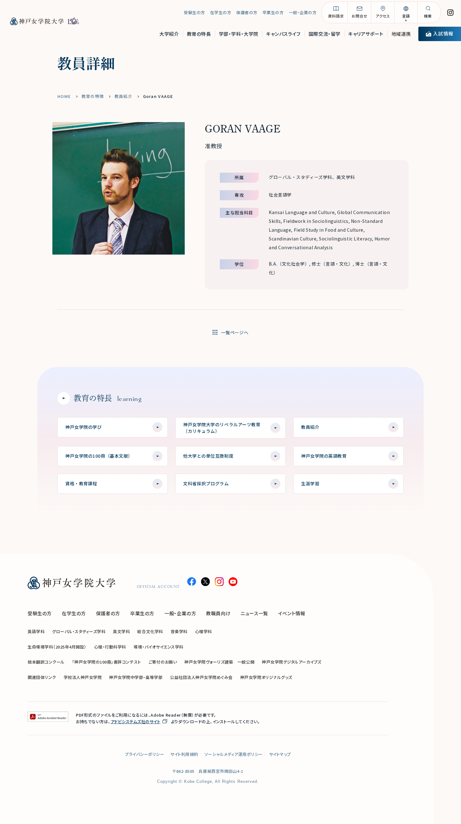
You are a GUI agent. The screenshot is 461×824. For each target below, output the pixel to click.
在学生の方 (220, 12)
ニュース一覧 (254, 613)
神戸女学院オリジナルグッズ (266, 677)
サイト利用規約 (184, 754)
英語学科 (36, 631)
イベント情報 (291, 613)
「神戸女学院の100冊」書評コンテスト (106, 662)
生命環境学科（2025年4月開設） (57, 647)
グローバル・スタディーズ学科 (78, 631)
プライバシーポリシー (144, 754)
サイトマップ (280, 754)
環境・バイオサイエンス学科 (158, 647)
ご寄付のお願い (163, 662)
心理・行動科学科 (110, 647)
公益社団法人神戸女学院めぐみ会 (201, 677)
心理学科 (203, 631)
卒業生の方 (273, 12)
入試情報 (443, 33)
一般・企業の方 (303, 12)
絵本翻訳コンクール (46, 662)
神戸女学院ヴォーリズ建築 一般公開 (219, 662)
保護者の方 (246, 12)
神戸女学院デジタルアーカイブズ (291, 662)
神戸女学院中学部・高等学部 (135, 677)
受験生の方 (194, 12)
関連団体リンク (42, 677)
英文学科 (121, 631)
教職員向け (218, 613)
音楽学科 (179, 631)
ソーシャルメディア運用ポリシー (233, 754)
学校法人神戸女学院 (83, 677)
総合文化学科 (150, 631)
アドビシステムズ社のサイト (136, 721)
